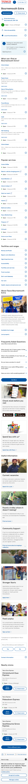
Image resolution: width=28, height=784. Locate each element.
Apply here (6, 597)
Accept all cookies (14, 775)
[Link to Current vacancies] (14, 466)
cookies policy (5, 772)
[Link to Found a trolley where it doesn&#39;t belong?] (14, 498)
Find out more (7, 521)
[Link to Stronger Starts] (14, 573)
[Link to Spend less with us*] (14, 427)
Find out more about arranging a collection (12, 546)
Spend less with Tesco (9, 450)
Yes (8, 649)
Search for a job (7, 486)
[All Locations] (2, 754)
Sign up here (6, 632)
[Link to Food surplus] (14, 609)
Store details (7, 687)
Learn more (4, 86)
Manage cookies (14, 779)
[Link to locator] (14, 2)
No (17, 648)
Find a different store (14, 747)
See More (14, 380)
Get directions (7, 12)
